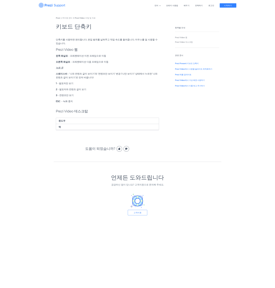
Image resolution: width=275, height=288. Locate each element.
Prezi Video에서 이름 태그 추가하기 (190, 86)
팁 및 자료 (91, 18)
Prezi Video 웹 (181, 37)
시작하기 (228, 5)
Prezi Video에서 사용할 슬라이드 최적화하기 (193, 69)
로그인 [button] (211, 5)
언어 (156, 5)
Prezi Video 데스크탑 (184, 42)
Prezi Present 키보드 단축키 (187, 63)
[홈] (52, 4)
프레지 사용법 (172, 5)
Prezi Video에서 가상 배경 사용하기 (190, 80)
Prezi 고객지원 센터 (64, 18)
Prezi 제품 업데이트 (183, 74)
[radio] (119, 149)
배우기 (186, 5)
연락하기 (199, 5)
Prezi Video (80, 18)
